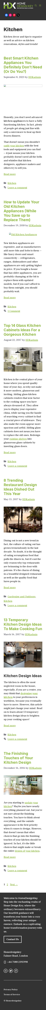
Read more (10, 174)
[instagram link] (6, 971)
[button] (35, 5)
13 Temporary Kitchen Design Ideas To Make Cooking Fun (23, 624)
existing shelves (18, 438)
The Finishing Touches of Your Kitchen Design (18, 758)
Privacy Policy (11, 989)
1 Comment (14, 311)
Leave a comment (17, 187)
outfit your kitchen (14, 145)
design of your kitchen (27, 851)
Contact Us (13, 939)
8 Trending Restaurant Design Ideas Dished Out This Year (20, 487)
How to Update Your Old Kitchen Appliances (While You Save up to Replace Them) (21, 211)
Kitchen (12, 183)
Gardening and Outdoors (21, 596)
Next (14, 884)
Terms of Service (12, 994)
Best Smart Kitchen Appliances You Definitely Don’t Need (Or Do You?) (23, 65)
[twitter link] (11, 971)
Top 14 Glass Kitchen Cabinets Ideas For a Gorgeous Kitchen (22, 330)
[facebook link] (16, 971)
